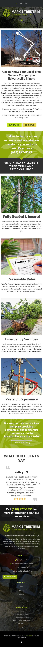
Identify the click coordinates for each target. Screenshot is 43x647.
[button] (21, 19)
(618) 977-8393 (23, 3)
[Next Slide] (40, 486)
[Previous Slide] (3, 486)
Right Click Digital (27, 640)
